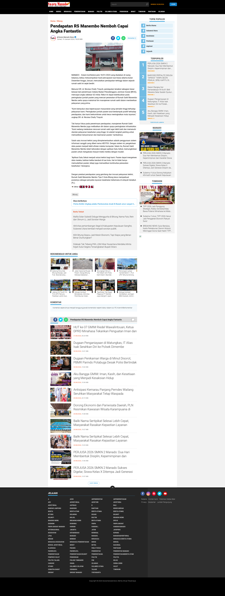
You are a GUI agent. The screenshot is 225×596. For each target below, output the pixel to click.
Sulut (115, 566)
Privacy (144, 502)
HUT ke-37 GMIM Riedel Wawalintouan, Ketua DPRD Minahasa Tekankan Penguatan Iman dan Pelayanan (105, 331)
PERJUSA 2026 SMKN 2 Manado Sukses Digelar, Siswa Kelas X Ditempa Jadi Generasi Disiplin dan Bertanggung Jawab (103, 471)
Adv (49, 502)
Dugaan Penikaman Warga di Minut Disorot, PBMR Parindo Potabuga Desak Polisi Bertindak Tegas (105, 362)
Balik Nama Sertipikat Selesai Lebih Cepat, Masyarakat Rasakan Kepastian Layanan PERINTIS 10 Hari (101, 425)
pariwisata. (74, 551)
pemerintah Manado (121, 551)
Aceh (72, 499)
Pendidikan (124, 11)
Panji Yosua (96, 548)
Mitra (94, 545)
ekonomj (73, 523)
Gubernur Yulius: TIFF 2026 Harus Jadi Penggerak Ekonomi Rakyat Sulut (157, 218)
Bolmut (116, 514)
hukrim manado (119, 527)
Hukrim (72, 527)
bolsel (72, 517)
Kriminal (95, 533)
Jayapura (116, 530)
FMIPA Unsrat (118, 523)
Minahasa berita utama (122, 539)
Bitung (75, 194)
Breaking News (75, 520)
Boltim (94, 517)
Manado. (95, 536)
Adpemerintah (97, 499)
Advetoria (117, 502)
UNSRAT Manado (76, 572)
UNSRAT (51, 572)
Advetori (95, 502)
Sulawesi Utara (111, 11)
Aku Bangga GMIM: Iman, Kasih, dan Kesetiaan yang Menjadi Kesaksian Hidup (104, 376)
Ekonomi (51, 523)
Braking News (118, 517)
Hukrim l (95, 527)
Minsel (116, 542)
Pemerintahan (79, 11)
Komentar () (132, 38)
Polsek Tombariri (76, 560)
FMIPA (94, 523)
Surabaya (73, 569)
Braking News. (53, 520)
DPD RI (115, 520)
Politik (99, 11)
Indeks (58, 11)
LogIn (173, 4)
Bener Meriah (118, 508)
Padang (72, 548)
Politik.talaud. (54, 560)
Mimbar (73, 539)
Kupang (116, 533)
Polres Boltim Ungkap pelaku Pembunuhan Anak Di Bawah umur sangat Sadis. (104, 204)
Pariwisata (52, 551)
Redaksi (144, 499)
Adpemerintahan (119, 499)
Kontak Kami (153, 499)
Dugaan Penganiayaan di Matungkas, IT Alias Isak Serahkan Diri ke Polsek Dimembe (103, 345)
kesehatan (150, 36)
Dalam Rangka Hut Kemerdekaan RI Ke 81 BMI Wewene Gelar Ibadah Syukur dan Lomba (160, 89)
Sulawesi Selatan (76, 566)
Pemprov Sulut (54, 557)
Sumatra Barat (54, 569)
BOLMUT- (51, 517)
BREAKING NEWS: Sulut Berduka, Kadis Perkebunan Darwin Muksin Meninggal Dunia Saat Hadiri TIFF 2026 (157, 228)
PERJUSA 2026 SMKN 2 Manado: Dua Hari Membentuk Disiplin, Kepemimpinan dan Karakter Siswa (101, 456)
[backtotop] (112, 488)
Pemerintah (96, 551)
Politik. (116, 557)
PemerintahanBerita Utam (123, 554)
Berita (50, 511)
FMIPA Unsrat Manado (56, 527)
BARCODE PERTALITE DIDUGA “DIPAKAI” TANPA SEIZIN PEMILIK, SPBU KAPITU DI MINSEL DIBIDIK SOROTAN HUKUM (160, 78)
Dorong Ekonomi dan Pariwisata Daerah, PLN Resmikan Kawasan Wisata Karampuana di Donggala (103, 409)
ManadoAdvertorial (121, 536)
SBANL (72, 563)
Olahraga (52, 548)
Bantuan (95, 508)
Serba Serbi (117, 563)
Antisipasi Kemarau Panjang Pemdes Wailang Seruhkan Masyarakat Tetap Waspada (103, 391)
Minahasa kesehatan (56, 542)
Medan (50, 539)
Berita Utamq (118, 511)
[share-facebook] (113, 38)
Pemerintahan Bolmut (78, 554)
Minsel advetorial (55, 545)
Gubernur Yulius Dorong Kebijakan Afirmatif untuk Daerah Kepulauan (157, 174)
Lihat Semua (94, 483)
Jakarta (73, 530)
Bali (114, 505)
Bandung (73, 508)
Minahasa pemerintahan (79, 542)
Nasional (116, 545)
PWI (93, 560)
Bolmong (73, 514)
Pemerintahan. (97, 554)
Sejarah (161, 11)
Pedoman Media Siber (167, 499)
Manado (91, 11)
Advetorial (52, 505)
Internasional (53, 530)
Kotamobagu (74, 533)
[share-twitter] (118, 38)
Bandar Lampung (54, 508)
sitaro (50, 566)
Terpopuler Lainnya (157, 122)
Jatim (94, 530)
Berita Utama (151, 25)
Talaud (94, 569)
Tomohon (141, 11)
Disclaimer (152, 502)
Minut (133, 11)
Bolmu (94, 514)
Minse (94, 542)
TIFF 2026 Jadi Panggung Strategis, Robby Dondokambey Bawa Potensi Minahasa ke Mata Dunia (156, 209)
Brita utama (96, 520)
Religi (115, 560)
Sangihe (51, 563)
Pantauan (152, 11)
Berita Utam (74, 511)
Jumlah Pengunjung (164, 502)
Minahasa (67, 11)
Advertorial (74, 502)
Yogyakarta (96, 572)
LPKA (50, 536)
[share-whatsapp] (123, 38)
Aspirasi (149, 46)
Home (51, 11)
